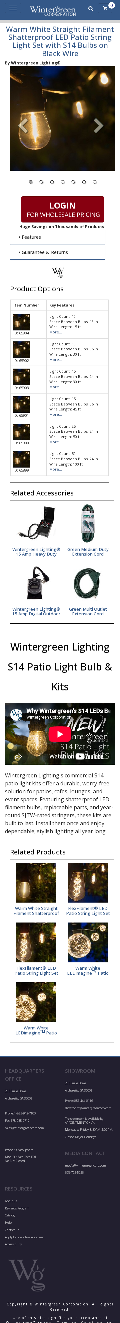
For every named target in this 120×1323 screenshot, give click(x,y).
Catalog (10, 1215)
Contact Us (12, 1230)
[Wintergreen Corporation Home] (52, 8)
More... (55, 331)
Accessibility (13, 1244)
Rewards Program (17, 1208)
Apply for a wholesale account (24, 1237)
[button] (99, 126)
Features (30, 237)
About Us (11, 1201)
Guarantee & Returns (44, 252)
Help (8, 1222)
